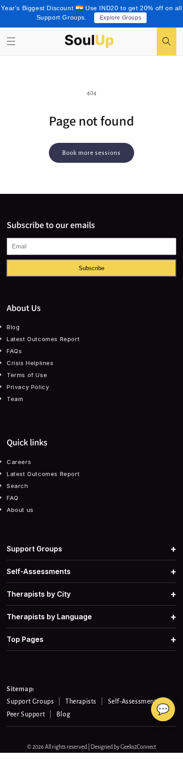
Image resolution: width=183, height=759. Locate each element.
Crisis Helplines (30, 362)
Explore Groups (120, 18)
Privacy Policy (28, 386)
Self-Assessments (91, 571)
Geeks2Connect (138, 747)
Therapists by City (91, 594)
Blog (13, 326)
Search (17, 485)
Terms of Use (27, 374)
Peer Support (26, 714)
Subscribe (91, 268)
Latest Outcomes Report (43, 338)
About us (20, 509)
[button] (11, 41)
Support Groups (91, 549)
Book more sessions (91, 152)
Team (15, 398)
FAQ (13, 497)
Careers (19, 461)
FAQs (14, 350)
